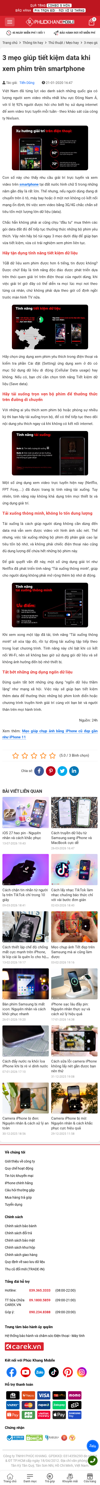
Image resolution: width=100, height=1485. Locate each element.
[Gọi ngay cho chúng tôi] (93, 1460)
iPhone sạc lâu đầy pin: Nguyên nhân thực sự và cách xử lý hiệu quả (70, 1009)
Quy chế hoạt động (19, 1168)
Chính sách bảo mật (20, 1240)
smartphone (29, 184)
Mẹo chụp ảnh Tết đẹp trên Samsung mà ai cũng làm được (73, 952)
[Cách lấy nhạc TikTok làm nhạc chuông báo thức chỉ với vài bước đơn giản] (74, 869)
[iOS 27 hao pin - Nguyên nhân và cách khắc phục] (25, 812)
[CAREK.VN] (24, 1346)
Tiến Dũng (26, 83)
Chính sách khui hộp (20, 1247)
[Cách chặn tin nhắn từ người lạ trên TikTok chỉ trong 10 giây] (25, 869)
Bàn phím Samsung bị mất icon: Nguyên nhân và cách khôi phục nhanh (24, 1009)
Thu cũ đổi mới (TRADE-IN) (25, 1269)
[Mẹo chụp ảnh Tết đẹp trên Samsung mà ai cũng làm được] (74, 926)
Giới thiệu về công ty (20, 1161)
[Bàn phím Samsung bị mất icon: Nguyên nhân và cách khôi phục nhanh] (25, 983)
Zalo (93, 1446)
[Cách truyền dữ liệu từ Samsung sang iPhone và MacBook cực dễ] (74, 812)
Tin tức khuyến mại (19, 1176)
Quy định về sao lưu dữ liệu (25, 1262)
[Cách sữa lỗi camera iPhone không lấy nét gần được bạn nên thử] (74, 1040)
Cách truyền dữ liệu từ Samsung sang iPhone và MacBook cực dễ (71, 838)
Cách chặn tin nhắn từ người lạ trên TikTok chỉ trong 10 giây (25, 895)
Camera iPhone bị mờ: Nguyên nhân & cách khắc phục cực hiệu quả (72, 1123)
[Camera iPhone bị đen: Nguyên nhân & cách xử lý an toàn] (25, 1098)
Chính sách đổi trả (18, 1233)
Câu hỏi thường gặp (20, 1190)
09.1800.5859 (39, 1300)
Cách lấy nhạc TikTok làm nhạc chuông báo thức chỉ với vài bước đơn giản (72, 895)
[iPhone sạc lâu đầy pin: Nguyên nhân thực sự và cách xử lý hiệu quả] (74, 983)
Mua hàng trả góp (18, 1197)
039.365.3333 (39, 1290)
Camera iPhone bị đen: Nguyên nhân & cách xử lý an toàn (25, 1123)
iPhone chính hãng (19, 1183)
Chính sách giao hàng (21, 1255)
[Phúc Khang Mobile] (50, 22)
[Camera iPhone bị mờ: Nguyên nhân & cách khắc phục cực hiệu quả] (74, 1098)
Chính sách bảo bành (21, 1226)
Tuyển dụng (13, 1204)
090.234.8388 (39, 1312)
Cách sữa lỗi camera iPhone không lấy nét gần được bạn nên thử (74, 1066)
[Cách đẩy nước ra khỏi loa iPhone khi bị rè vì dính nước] (25, 1040)
